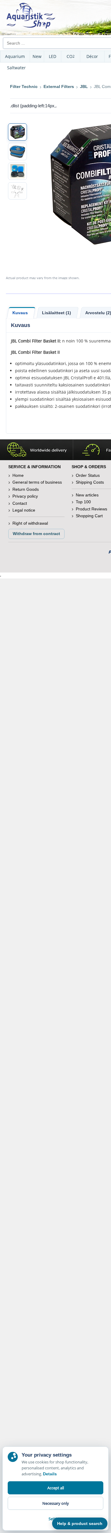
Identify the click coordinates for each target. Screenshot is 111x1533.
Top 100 (83, 501)
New (37, 56)
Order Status (88, 475)
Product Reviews (91, 509)
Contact (19, 503)
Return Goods (25, 489)
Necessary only (55, 1503)
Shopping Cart (89, 515)
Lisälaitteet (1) (56, 312)
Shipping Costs (90, 482)
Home (18, 475)
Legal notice (23, 510)
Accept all (55, 1487)
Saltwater (16, 67)
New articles (87, 495)
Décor (92, 56)
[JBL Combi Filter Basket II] (17, 132)
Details (50, 1473)
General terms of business (37, 482)
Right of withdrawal (30, 523)
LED (52, 56)
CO (71, 56)
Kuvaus (20, 312)
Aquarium (15, 56)
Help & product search (79, 1523)
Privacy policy (25, 496)
